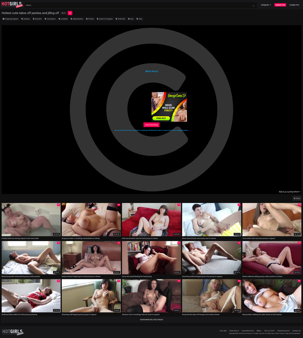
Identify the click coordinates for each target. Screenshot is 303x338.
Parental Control (283, 331)
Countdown (51, 19)
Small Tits (121, 19)
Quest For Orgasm (106, 19)
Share (298, 198)
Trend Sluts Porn (248, 331)
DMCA (259, 331)
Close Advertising (151, 125)
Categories (265, 5)
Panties (91, 19)
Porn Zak (223, 331)
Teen (140, 19)
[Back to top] (296, 330)
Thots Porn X (234, 331)
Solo (131, 19)
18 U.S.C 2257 (269, 331)
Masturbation (78, 19)
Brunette (38, 19)
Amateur (26, 19)
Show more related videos (151, 320)
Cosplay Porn (294, 5)
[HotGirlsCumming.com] (12, 5)
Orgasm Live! (280, 5)
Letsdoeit (64, 19)
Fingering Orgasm (11, 19)
